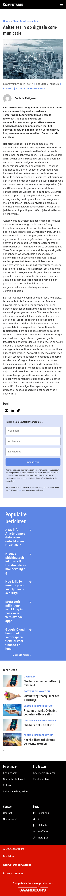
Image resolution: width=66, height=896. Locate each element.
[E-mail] (6, 410)
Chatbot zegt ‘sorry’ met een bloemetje (41, 698)
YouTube (43, 831)
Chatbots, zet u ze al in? (39, 725)
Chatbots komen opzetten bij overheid (42, 683)
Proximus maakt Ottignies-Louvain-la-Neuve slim (41, 712)
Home (6, 21)
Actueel (8, 88)
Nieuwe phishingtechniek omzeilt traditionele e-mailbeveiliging (15, 563)
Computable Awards (14, 779)
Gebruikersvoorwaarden (17, 864)
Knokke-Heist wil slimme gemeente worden (39, 742)
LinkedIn (42, 825)
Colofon (7, 785)
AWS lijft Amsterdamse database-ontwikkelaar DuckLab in (15, 537)
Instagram (43, 837)
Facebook (43, 813)
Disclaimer (9, 856)
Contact (7, 813)
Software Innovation (37, 691)
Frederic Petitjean (25, 98)
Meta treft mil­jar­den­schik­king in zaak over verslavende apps (14, 611)
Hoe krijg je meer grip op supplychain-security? (14, 587)
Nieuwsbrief (10, 819)
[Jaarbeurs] (33, 889)
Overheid (29, 676)
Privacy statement (13, 873)
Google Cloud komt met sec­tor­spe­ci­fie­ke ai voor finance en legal (15, 639)
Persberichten (41, 779)
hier (19, 490)
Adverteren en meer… (45, 773)
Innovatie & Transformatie (40, 720)
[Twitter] (18, 410)
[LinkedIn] (12, 410)
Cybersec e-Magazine (15, 791)
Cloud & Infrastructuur (26, 21)
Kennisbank (10, 773)
